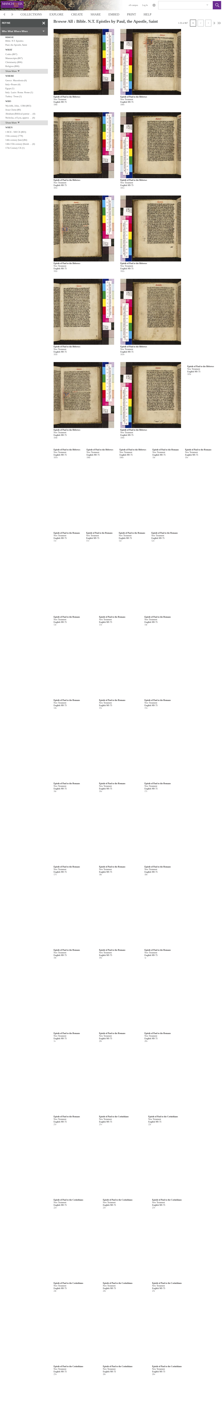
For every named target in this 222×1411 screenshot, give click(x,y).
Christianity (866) (13, 62)
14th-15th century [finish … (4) (20, 144)
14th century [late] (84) (16, 140)
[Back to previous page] (4, 14)
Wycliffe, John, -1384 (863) (18, 105)
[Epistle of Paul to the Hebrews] (84, 62)
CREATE (77, 14)
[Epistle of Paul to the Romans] (84, 644)
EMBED (113, 14)
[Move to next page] (12, 14)
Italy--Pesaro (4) (12, 84)
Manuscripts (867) (14, 58)
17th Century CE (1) (14, 148)
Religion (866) (12, 66)
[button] (217, 5)
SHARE (96, 14)
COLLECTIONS (31, 14)
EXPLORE (56, 14)
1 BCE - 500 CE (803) (15, 132)
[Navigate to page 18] (219, 23)
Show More (11, 71)
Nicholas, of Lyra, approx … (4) (20, 117)
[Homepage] (65, 5)
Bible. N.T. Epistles (14, 41)
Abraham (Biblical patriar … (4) (20, 113)
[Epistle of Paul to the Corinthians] (75, 1279)
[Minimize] (44, 23)
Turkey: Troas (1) (13, 96)
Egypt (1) (9, 88)
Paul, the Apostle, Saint (16, 45)
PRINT (131, 14)
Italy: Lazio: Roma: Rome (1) (19, 92)
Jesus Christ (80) (13, 109)
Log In (145, 5)
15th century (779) (14, 136)
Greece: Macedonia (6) (16, 80)
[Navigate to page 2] (214, 23)
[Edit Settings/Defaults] (154, 5)
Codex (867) (11, 54)
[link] (207, 5)
